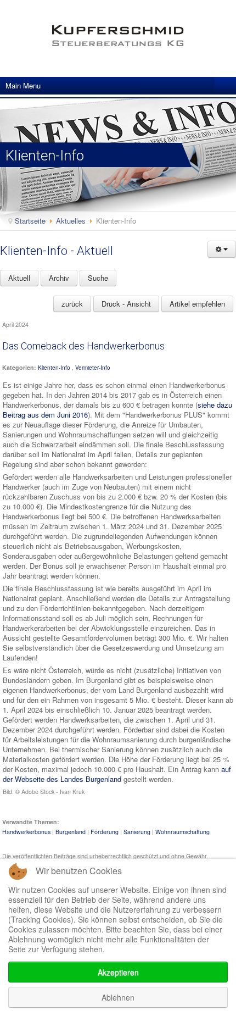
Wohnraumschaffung (182, 832)
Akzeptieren (118, 972)
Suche (98, 278)
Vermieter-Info (92, 367)
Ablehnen (118, 997)
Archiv (59, 278)
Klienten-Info (54, 367)
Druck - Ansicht (126, 303)
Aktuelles (71, 220)
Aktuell (19, 278)
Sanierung (136, 832)
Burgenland (70, 832)
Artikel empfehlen (197, 303)
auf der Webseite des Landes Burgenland (117, 774)
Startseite (30, 220)
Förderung (105, 832)
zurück (72, 303)
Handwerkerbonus (26, 832)
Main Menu (23, 85)
